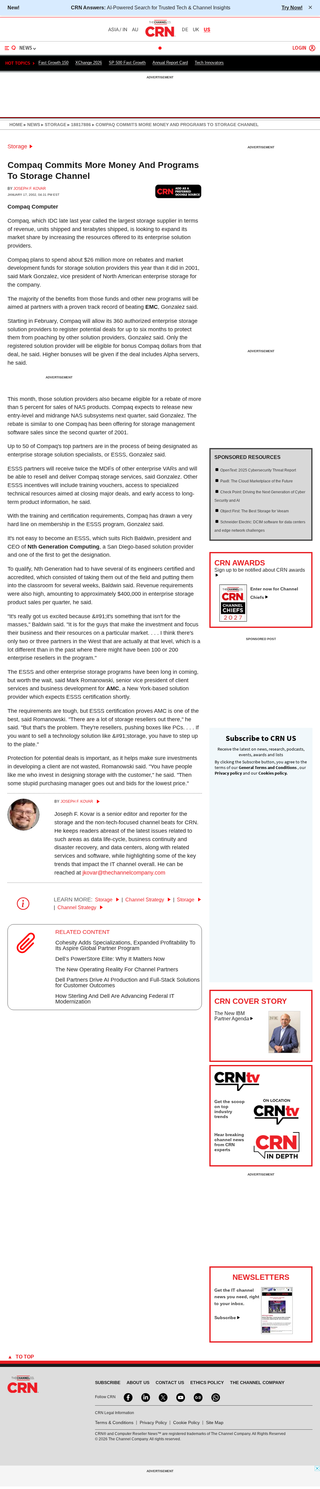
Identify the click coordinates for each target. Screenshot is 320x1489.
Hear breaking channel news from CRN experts (229, 1142)
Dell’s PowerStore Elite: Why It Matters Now (110, 959)
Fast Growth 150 (53, 62)
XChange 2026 (88, 62)
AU (135, 29)
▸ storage (53, 124)
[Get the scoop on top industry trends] (276, 1113)
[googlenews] (197, 1397)
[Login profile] (312, 48)
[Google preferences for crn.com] (178, 191)
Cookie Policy (186, 1422)
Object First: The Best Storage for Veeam (254, 511)
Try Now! (292, 7)
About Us (138, 1382)
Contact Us (170, 1382)
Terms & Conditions (114, 1422)
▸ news (31, 124)
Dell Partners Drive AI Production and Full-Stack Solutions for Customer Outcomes (127, 983)
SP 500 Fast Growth (127, 62)
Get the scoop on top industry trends (229, 1109)
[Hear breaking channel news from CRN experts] (276, 1146)
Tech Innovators (209, 62)
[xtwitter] (162, 1397)
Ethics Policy (207, 1382)
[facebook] (127, 1397)
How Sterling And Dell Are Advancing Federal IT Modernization (114, 999)
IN (124, 29)
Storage (17, 146)
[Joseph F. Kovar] (23, 829)
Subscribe (225, 1317)
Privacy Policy (153, 1422)
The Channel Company (257, 1382)
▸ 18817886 (78, 124)
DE (185, 29)
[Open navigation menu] (10, 48)
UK (196, 29)
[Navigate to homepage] (160, 36)
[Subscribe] (277, 1332)
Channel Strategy (145, 899)
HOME (15, 124)
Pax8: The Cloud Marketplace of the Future (256, 481)
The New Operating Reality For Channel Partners (116, 969)
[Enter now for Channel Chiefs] (235, 620)
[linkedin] (145, 1397)
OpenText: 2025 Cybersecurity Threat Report (258, 470)
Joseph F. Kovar (29, 188)
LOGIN (299, 48)
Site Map (214, 1422)
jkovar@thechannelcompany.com (123, 873)
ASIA (113, 29)
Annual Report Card (170, 62)
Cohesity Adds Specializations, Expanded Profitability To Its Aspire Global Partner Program (125, 945)
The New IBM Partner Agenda (231, 1016)
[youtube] (180, 1397)
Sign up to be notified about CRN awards (259, 570)
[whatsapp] (215, 1397)
